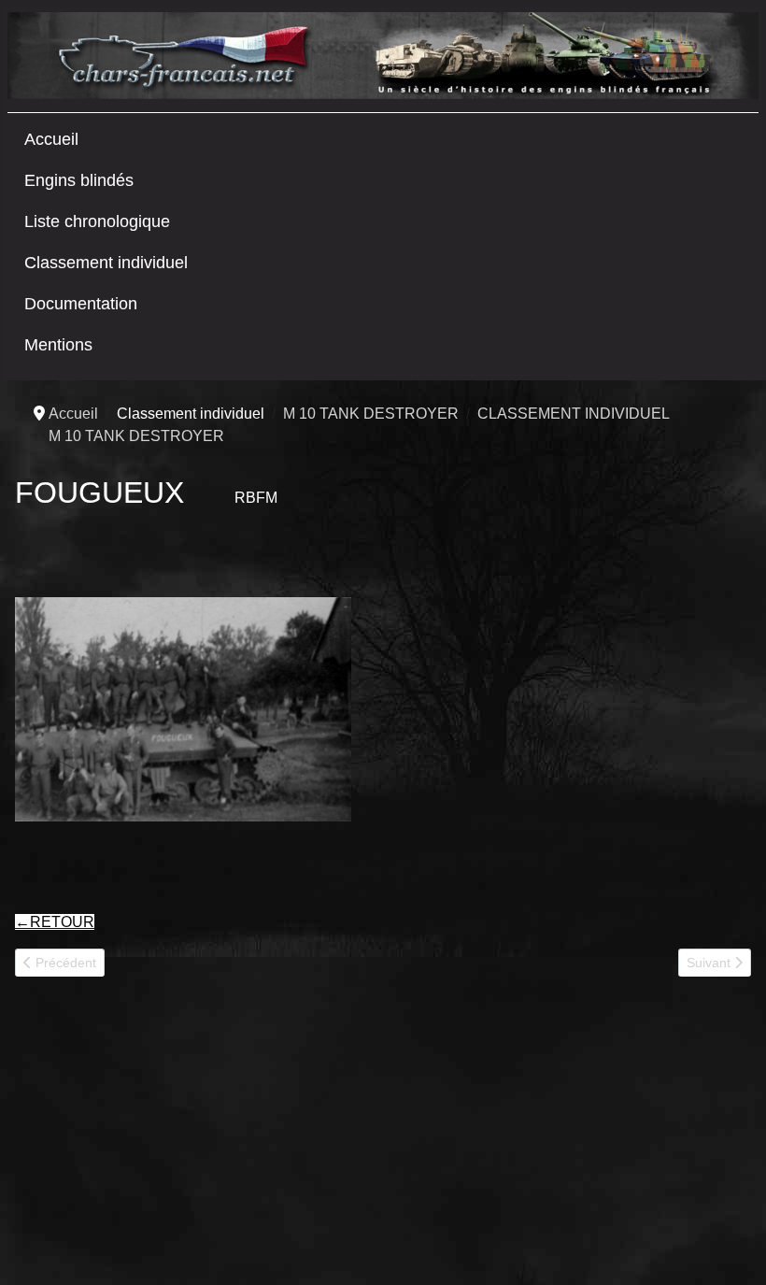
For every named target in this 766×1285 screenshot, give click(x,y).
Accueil (51, 139)
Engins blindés (79, 180)
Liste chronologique (97, 221)
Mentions (58, 345)
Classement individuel (106, 262)
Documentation (80, 303)
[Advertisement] (155, 1138)
